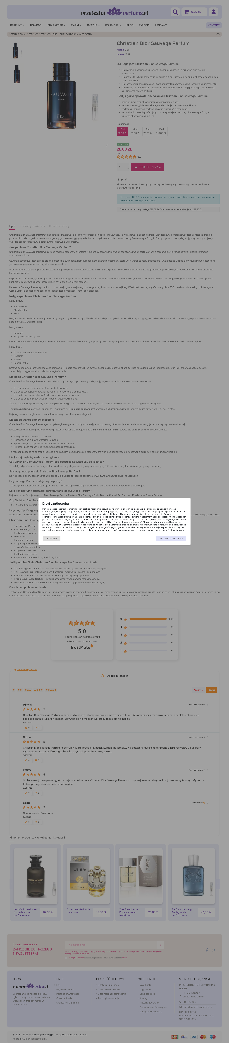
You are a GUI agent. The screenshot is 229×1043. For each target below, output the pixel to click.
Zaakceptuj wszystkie (170, 538)
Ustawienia (51, 538)
